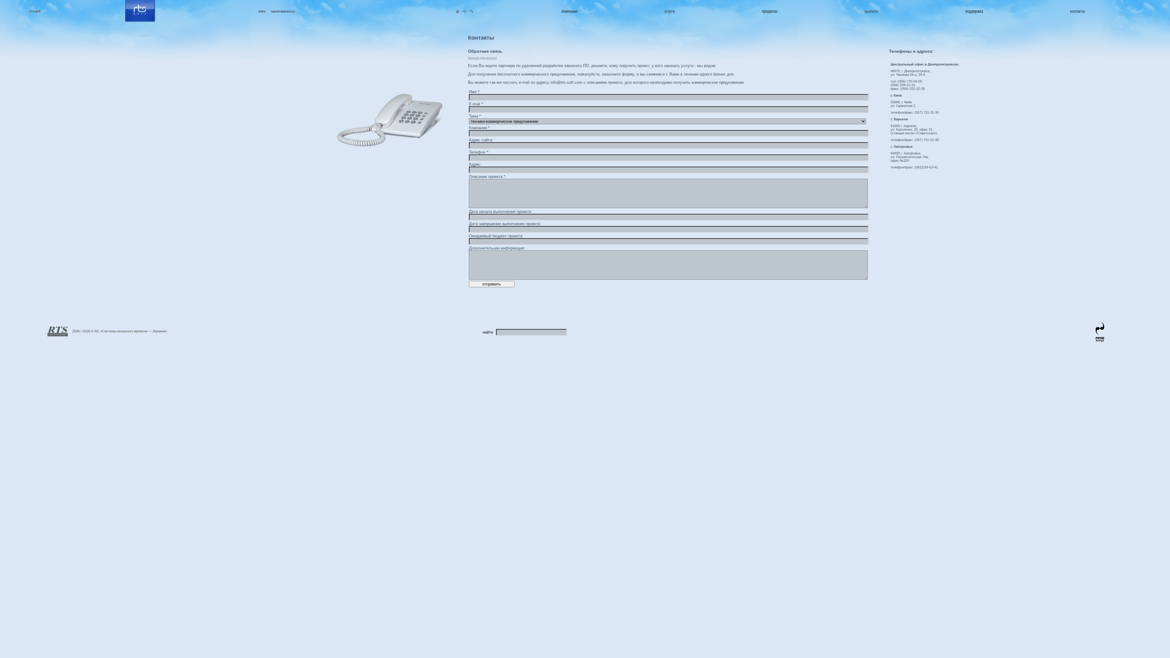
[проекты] (871, 11)
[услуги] (669, 11)
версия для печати (482, 57)
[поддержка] (974, 11)
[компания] (570, 11)
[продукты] (769, 11)
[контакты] (1077, 11)
